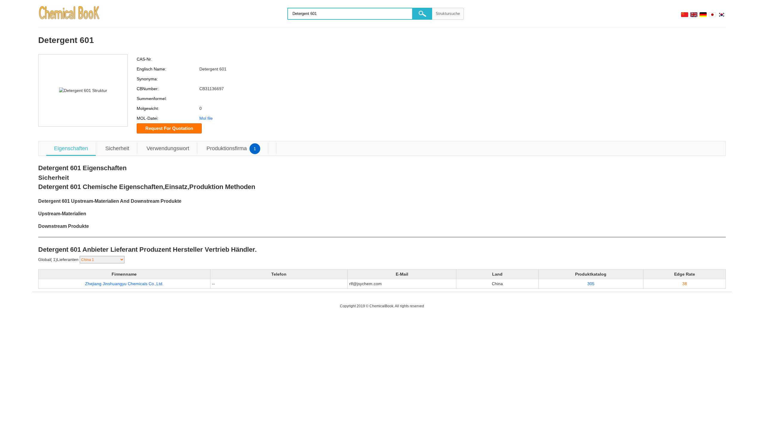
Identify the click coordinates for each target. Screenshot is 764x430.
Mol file (206, 118)
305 (590, 283)
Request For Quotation (169, 128)
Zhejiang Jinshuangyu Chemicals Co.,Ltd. (124, 283)
